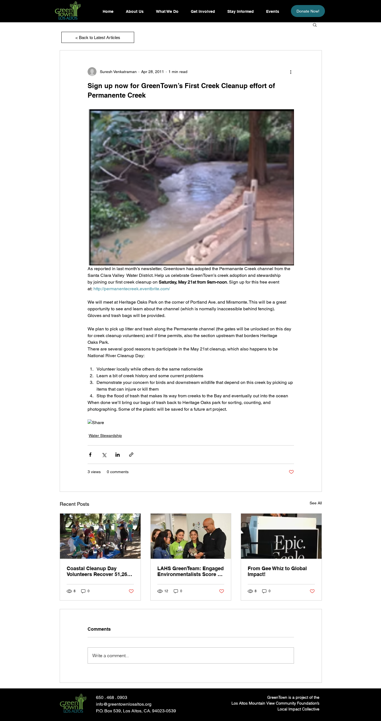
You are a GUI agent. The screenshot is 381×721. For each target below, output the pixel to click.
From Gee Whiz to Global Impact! (277, 571)
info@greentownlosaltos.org (123, 704)
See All (316, 503)
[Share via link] (131, 454)
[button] (240, 11)
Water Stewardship (105, 435)
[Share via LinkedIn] (117, 454)
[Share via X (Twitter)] (104, 454)
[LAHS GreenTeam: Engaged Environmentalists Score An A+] (191, 536)
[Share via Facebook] (90, 454)
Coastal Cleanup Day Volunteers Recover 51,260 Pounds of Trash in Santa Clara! (98, 571)
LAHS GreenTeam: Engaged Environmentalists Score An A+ (190, 571)
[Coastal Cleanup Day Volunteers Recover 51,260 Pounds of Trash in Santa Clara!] (100, 536)
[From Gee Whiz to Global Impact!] (281, 536)
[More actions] (290, 71)
